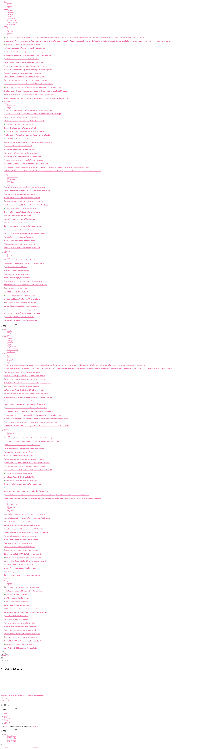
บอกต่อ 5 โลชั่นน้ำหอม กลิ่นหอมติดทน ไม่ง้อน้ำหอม (20, 241)
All (7, 27)
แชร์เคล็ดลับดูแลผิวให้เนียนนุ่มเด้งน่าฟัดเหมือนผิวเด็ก (20, 320)
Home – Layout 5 (11, 741)
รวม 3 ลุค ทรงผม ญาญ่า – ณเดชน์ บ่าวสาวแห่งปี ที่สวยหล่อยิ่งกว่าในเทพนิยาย (28, 84)
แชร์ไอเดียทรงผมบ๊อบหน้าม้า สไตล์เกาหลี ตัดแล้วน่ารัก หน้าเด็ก (24, 62)
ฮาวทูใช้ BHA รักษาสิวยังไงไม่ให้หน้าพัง (16, 270)
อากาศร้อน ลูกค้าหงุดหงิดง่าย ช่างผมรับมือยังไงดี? (19, 149)
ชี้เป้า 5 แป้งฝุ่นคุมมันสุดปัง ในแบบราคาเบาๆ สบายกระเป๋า (22, 248)
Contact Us (9, 6)
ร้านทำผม (9, 10)
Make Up (9, 255)
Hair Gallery (7, 101)
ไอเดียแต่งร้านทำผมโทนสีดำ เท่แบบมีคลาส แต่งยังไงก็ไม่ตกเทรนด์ (24, 77)
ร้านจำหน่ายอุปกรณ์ (12, 22)
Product (6, 174)
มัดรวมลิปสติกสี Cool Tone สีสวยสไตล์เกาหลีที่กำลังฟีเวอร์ (22, 198)
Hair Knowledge (11, 105)
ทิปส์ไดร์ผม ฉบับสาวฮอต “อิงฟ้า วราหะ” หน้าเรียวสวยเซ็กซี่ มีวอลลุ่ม (25, 285)
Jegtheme (35, 726)
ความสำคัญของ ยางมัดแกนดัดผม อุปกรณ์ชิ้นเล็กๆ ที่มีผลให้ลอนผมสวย (26, 164)
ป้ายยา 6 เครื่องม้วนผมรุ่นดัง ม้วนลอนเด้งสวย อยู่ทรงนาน (22, 212)
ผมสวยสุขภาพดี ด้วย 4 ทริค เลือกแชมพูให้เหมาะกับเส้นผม (22, 299)
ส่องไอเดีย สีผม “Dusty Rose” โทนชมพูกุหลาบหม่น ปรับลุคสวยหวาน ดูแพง (27, 55)
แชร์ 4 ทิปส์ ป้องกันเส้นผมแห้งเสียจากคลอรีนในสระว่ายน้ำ (22, 306)
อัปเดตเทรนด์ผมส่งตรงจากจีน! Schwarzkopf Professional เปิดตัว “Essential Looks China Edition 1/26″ (36, 98)
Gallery (9, 7)
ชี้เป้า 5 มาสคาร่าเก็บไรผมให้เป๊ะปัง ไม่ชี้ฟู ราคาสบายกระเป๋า (23, 226)
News (5, 26)
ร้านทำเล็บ (10, 14)
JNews (6, 726)
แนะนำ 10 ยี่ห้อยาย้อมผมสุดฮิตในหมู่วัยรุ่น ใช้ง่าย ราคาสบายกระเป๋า (25, 233)
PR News (9, 33)
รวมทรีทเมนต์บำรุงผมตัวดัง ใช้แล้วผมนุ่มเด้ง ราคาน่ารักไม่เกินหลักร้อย (26, 205)
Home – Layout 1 (11, 736)
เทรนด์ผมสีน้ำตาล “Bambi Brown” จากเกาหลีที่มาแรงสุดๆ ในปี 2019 (22, 695)
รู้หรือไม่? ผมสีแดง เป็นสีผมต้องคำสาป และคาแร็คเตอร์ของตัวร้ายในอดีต (27, 135)
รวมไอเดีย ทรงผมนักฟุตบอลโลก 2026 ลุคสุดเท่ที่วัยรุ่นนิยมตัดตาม (24, 48)
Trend (8, 35)
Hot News (9, 30)
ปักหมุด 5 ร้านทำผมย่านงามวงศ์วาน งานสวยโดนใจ (20, 128)
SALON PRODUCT (12, 185)
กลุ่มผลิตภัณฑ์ (11, 24)
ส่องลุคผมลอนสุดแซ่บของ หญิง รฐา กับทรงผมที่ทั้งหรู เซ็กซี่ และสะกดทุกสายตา (28, 69)
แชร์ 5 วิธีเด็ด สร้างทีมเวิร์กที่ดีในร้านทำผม (17, 292)
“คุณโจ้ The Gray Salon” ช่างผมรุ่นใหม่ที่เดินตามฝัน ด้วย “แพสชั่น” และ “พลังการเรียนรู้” (32, 114)
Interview (9, 107)
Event (8, 28)
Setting (8, 258)
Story (8, 34)
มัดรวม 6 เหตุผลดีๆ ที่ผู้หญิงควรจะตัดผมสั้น (17, 277)
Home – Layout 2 (11, 737)
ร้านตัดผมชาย (11, 12)
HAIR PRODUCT (11, 179)
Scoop (8, 108)
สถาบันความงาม (11, 20)
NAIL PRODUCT (11, 182)
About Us (9, 3)
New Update (10, 31)
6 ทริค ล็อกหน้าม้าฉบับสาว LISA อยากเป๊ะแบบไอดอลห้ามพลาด (24, 263)
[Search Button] (16, 324)
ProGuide (9, 256)
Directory (6, 9)
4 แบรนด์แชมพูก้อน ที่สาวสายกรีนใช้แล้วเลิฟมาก (19, 219)
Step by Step (7, 251)
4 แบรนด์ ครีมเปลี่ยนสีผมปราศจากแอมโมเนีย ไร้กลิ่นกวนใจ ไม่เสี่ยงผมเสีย (27, 191)
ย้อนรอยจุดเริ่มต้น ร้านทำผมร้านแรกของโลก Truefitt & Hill (22, 156)
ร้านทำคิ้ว (9, 16)
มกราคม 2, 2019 (5, 700)
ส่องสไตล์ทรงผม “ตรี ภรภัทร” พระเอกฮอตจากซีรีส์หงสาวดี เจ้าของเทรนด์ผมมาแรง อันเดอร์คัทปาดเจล (36, 91)
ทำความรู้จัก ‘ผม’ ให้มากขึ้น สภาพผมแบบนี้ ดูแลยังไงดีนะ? (22, 313)
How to (6, 252)
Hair (8, 178)
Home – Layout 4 (11, 740)
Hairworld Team (6, 698)
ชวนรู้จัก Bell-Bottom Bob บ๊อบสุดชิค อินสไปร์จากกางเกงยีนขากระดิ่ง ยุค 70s (28, 142)
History (9, 4)
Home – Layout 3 (11, 738)
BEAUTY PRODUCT (12, 177)
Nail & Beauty (10, 181)
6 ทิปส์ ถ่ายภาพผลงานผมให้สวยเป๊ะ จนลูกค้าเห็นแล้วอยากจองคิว (24, 121)
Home (5, 2)
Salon (8, 184)
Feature (5, 103)
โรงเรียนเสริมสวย (11, 18)
